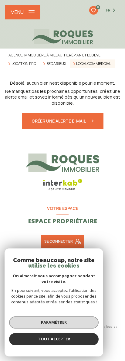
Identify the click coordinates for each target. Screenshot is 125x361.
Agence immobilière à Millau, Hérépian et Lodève (54, 55)
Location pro (24, 64)
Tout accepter (54, 339)
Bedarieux (56, 64)
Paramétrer (54, 322)
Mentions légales (104, 326)
